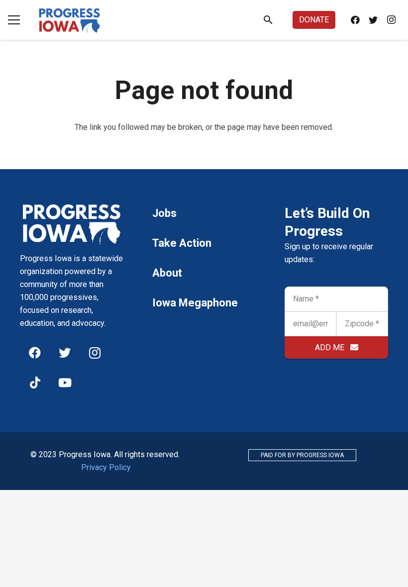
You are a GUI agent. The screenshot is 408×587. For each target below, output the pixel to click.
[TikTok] (35, 382)
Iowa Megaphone (195, 302)
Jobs (164, 213)
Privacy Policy (106, 467)
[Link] (69, 19)
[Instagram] (391, 20)
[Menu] (13, 19)
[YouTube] (65, 382)
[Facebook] (355, 20)
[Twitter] (373, 20)
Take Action (181, 243)
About (167, 273)
